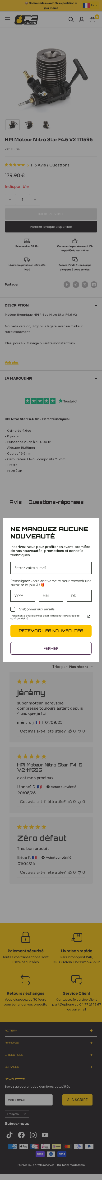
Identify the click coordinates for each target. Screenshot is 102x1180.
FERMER (51, 648)
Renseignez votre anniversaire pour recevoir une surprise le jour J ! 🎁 (51, 583)
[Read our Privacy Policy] (89, 616)
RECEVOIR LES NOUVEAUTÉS (51, 630)
